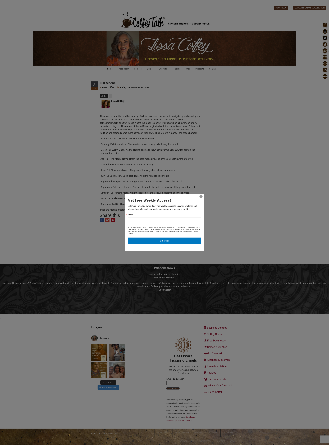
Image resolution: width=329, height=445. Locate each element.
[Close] (201, 196)
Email (130, 215)
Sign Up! (164, 240)
